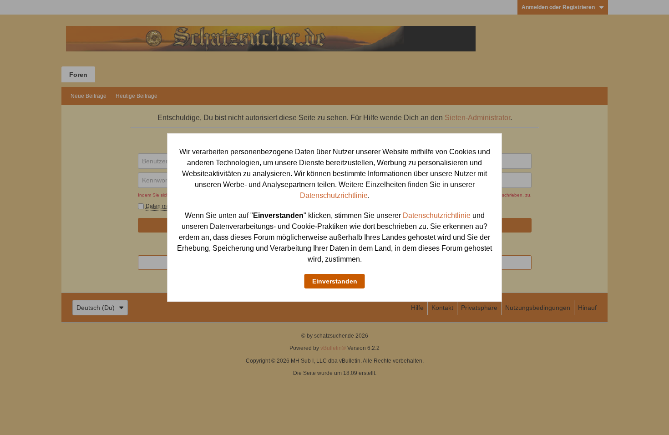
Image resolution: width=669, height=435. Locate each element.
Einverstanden (334, 281)
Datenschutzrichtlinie (334, 195)
